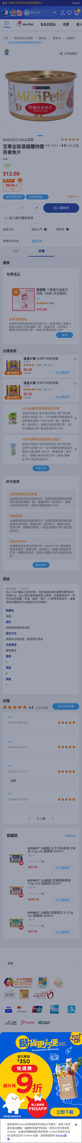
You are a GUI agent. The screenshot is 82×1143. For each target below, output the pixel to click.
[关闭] (76, 1125)
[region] (41, 1131)
